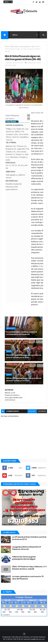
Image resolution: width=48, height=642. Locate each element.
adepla (9, 351)
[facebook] (33, 2)
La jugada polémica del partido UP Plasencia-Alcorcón (26, 548)
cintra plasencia (24, 46)
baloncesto (14, 46)
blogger (32, 411)
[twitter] (36, 2)
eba (33, 46)
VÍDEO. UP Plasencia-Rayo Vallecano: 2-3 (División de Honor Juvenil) (29, 567)
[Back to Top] (24, 634)
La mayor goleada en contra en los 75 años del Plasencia (28, 577)
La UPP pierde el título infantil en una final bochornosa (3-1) (29, 538)
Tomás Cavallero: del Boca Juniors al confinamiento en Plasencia (21, 333)
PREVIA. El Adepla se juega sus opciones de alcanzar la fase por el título (23, 379)
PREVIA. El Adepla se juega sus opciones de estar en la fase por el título (23, 356)
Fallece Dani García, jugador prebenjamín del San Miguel (24, 558)
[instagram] (43, 2)
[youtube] (40, 2)
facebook (42, 411)
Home (7, 46)
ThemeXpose (16, 637)
